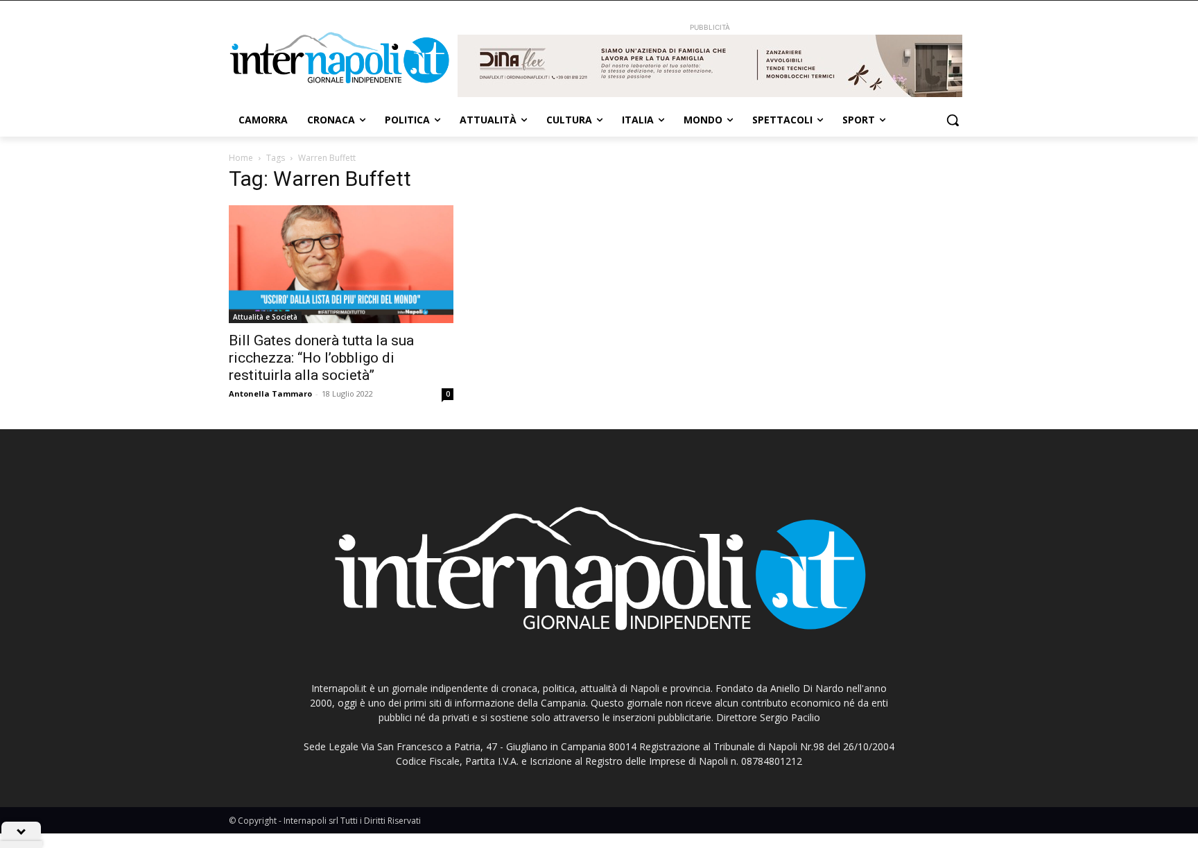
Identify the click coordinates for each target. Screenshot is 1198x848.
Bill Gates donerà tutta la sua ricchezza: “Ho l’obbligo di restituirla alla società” (321, 357)
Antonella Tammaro (270, 393)
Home (241, 158)
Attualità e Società (265, 317)
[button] (952, 120)
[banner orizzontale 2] (710, 66)
